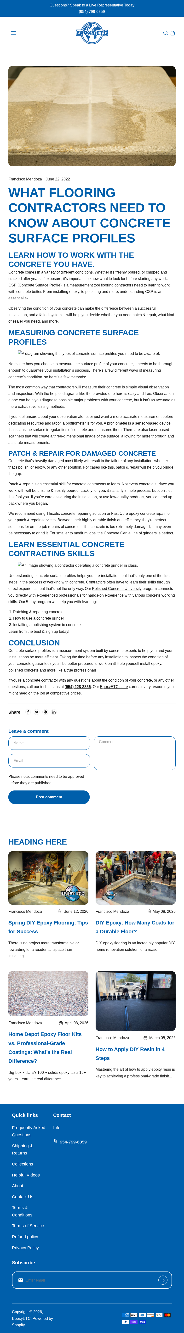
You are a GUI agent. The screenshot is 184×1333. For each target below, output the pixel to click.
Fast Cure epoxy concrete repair (138, 513)
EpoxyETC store (114, 687)
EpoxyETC (21, 1318)
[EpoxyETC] (92, 33)
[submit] (162, 1280)
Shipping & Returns (22, 1149)
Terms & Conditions (22, 1211)
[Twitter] (37, 712)
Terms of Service (28, 1225)
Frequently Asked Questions (28, 1131)
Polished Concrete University (117, 589)
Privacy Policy (25, 1247)
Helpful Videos (26, 1175)
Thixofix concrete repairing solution (76, 513)
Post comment (49, 797)
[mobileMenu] (13, 33)
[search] (166, 33)
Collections (22, 1164)
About (17, 1185)
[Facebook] (28, 712)
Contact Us (22, 1196)
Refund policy (25, 1236)
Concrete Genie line (121, 533)
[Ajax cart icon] (173, 33)
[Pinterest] (45, 712)
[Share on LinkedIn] (54, 712)
